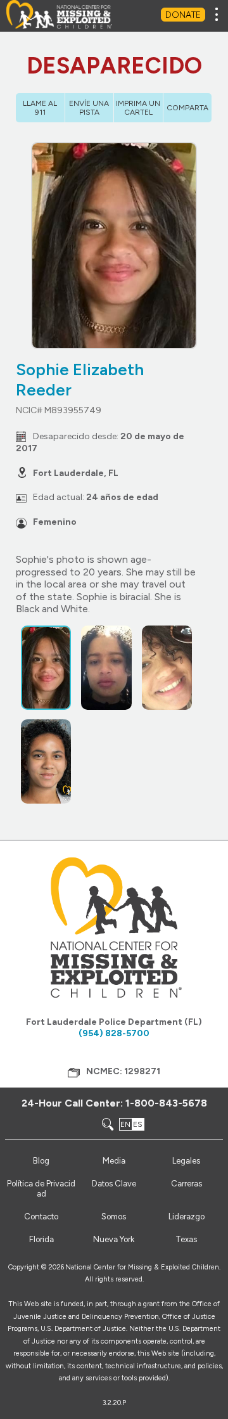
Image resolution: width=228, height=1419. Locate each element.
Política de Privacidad (41, 1188)
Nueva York (113, 1239)
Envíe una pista (89, 108)
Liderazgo (186, 1216)
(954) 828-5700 (114, 1033)
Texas (186, 1239)
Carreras (186, 1183)
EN (125, 1124)
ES (137, 1124)
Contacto (41, 1216)
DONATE (183, 15)
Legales (186, 1160)
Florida (41, 1239)
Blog (41, 1160)
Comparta (187, 107)
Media (114, 1160)
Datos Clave (114, 1183)
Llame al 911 (40, 108)
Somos (113, 1216)
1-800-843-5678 (166, 1103)
